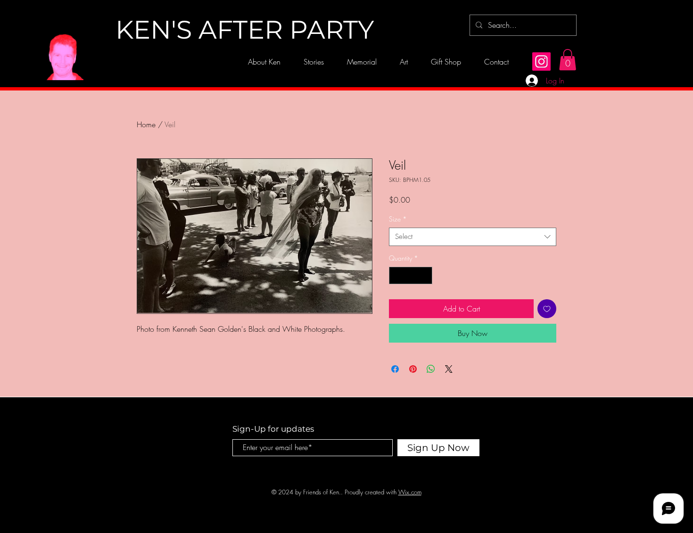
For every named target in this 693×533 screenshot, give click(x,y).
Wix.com (409, 492)
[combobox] (472, 237)
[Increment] (425, 275)
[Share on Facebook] (395, 369)
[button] (568, 59)
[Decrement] (396, 275)
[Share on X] (448, 369)
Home (146, 124)
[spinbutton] (410, 275)
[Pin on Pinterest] (413, 369)
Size (398, 218)
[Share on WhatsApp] (431, 369)
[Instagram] (541, 61)
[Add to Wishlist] (546, 308)
